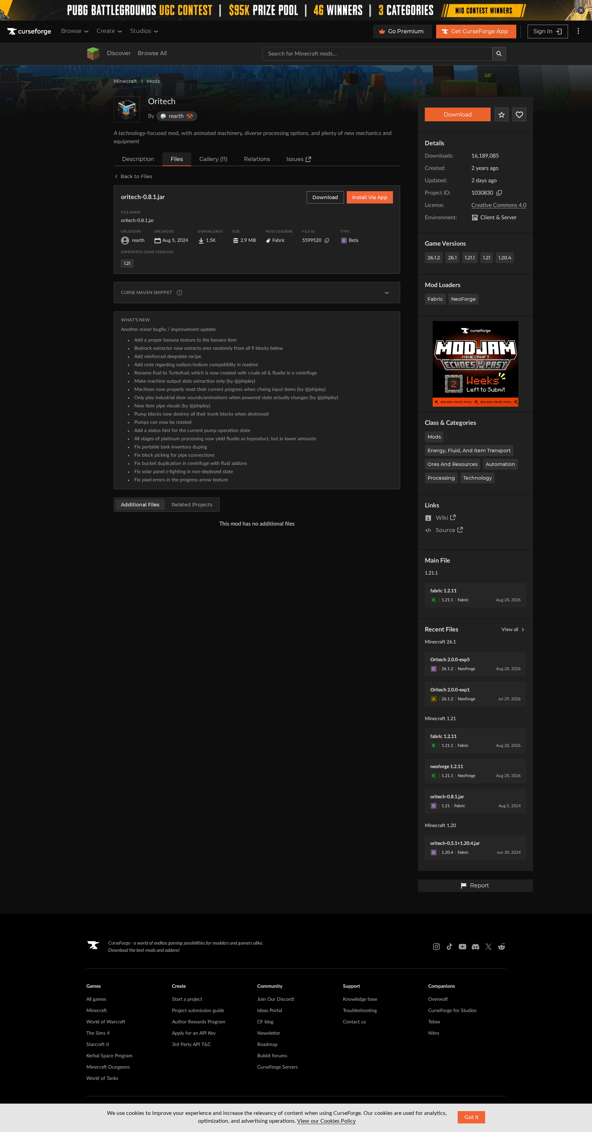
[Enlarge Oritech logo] (127, 109)
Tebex (434, 1022)
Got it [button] (472, 1117)
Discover (119, 53)
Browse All (152, 53)
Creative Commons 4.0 (498, 205)
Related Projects (192, 505)
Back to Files (136, 176)
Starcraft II (97, 1044)
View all (510, 629)
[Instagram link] (436, 947)
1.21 (486, 258)
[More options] (578, 31)
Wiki (442, 518)
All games (96, 999)
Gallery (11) (213, 159)
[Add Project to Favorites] (501, 114)
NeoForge (463, 299)
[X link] (488, 947)
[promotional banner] (296, 10)
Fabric (435, 299)
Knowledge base (360, 999)
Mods (153, 81)
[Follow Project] (519, 114)
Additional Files (140, 505)
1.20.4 (504, 258)
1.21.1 (470, 258)
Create (106, 31)
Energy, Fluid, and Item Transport (469, 450)
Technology (477, 478)
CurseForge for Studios (452, 1010)
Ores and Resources (453, 464)
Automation (500, 464)
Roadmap (267, 1044)
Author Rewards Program (198, 1022)
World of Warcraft (105, 1022)
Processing (441, 478)
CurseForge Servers (277, 1067)
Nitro (433, 1033)
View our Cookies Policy (326, 1121)
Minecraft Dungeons (108, 1067)
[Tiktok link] (449, 947)
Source (445, 530)
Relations (257, 159)
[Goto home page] (30, 31)
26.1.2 (434, 258)
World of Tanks (102, 1078)
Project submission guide (198, 1010)
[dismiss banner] (581, 10)
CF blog (265, 1022)
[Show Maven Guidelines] (387, 292)
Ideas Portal (269, 1010)
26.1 (452, 258)
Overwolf (438, 999)
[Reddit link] (501, 947)
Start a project (187, 999)
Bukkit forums (272, 1056)
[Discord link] (475, 947)
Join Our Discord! (276, 999)
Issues (295, 159)
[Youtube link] (462, 947)
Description (138, 159)
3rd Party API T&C (191, 1044)
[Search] (499, 54)
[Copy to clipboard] (499, 192)
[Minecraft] (93, 54)
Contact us (354, 1022)
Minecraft (125, 81)
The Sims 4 (98, 1033)
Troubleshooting (360, 1010)
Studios (140, 31)
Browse (71, 31)
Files (177, 159)
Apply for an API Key (193, 1033)
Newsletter (268, 1033)
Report (479, 885)
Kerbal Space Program (109, 1056)
